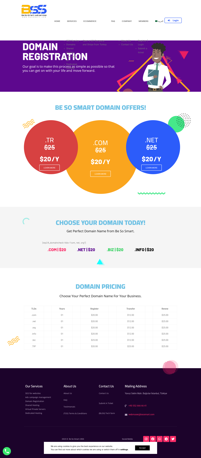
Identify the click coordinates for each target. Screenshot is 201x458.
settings (124, 449)
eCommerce (89, 21)
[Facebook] (153, 439)
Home (57, 21)
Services (72, 21)
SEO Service (72, 40)
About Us (126, 40)
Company (127, 21)
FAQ (113, 21)
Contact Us (127, 44)
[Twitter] (173, 439)
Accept (142, 448)
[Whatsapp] (160, 439)
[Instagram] (146, 439)
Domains (70, 44)
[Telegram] (166, 439)
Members (143, 21)
